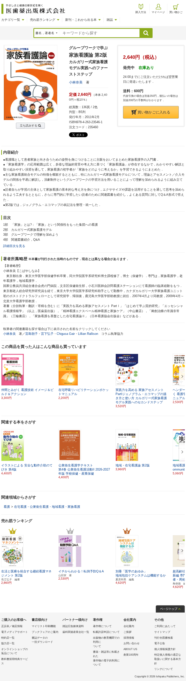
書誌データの (42, 640)
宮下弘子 (47, 334)
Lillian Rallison (88, 334)
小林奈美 (76, 82)
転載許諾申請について (106, 631)
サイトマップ (162, 631)
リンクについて (163, 668)
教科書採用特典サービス (14, 661)
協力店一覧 (8, 643)
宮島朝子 (31, 334)
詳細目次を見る (14, 246)
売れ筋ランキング (42, 20)
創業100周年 (131, 654)
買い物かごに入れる (154, 112)
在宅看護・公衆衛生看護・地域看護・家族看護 (47, 507)
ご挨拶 (128, 631)
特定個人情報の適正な (167, 659)
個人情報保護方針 (165, 649)
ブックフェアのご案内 (45, 631)
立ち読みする (28, 125)
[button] (181, 377)
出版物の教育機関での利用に (106, 642)
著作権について (102, 626)
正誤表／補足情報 (12, 626)
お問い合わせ (132, 643)
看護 (7, 507)
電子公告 (159, 643)
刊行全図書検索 (163, 637)
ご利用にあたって (165, 626)
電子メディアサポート (14, 631)
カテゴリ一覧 (10, 20)
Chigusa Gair (66, 334)
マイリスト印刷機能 (44, 626)
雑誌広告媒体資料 (73, 626)
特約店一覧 (8, 637)
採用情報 (129, 637)
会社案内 (129, 626)
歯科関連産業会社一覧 (75, 631)
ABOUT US (130, 649)
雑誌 (110, 20)
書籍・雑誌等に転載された (106, 658)
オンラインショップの (14, 651)
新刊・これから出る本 (81, 20)
